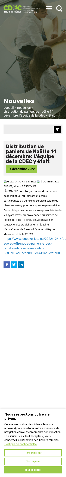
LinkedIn (21, 264)
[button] (49, 8)
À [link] (31, 186)
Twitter (14, 264)
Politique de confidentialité (20, 444)
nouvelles (24, 108)
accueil (9, 108)
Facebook (7, 264)
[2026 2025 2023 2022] (33, 129)
